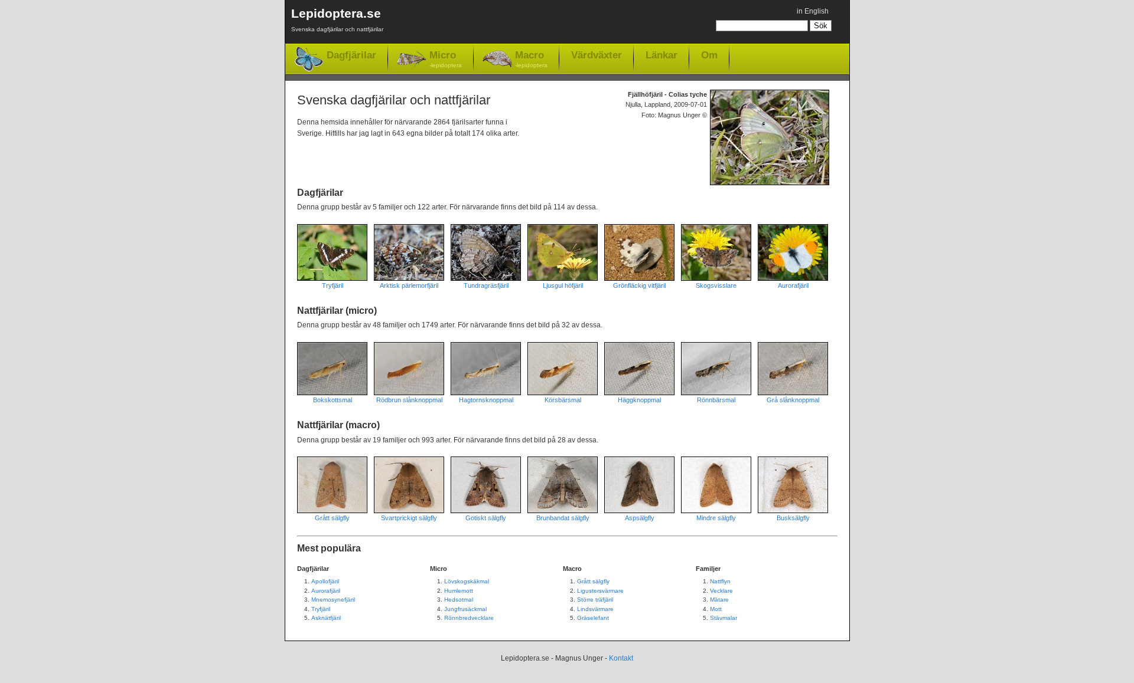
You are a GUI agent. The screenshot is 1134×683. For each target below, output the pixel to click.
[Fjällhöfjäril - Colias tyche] (773, 137)
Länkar (661, 55)
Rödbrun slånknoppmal (409, 399)
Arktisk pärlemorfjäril (409, 285)
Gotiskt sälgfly (485, 517)
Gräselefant (593, 618)
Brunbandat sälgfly (562, 517)
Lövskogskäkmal (466, 581)
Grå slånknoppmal (793, 399)
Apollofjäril (325, 581)
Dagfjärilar (351, 55)
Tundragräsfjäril (486, 285)
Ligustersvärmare (600, 590)
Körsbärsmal (563, 399)
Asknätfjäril (326, 618)
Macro (531, 59)
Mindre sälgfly (716, 517)
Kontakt (621, 658)
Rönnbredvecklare (469, 618)
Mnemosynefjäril (333, 599)
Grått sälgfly (332, 517)
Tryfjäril (332, 285)
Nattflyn (720, 581)
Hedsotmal (458, 599)
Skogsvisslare (716, 285)
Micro (445, 59)
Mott (716, 609)
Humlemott (458, 590)
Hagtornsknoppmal (486, 399)
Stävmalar (723, 618)
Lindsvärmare (595, 609)
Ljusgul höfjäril (563, 285)
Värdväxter (596, 55)
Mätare (719, 599)
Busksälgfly (793, 517)
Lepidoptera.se (337, 19)
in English (813, 11)
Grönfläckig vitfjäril (639, 285)
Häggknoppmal (639, 399)
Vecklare (721, 590)
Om (709, 55)
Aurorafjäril (793, 285)
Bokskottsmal (332, 399)
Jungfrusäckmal (465, 609)
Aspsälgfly (639, 517)
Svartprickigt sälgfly (409, 517)
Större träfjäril (595, 599)
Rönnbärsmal (716, 399)
